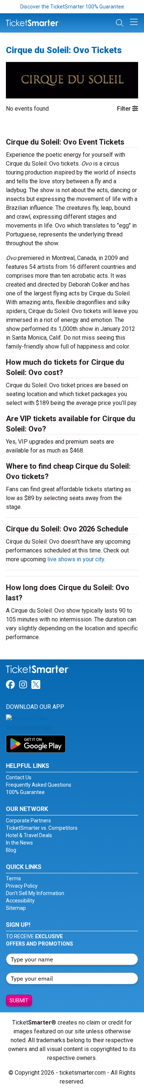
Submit (19, 1000)
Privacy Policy (22, 886)
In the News (19, 843)
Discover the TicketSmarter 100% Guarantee (72, 7)
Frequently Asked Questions (38, 785)
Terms (13, 878)
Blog (11, 850)
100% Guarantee (25, 792)
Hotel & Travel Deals (29, 835)
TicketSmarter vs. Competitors (42, 828)
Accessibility (20, 901)
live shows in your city (75, 559)
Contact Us (18, 777)
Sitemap (16, 908)
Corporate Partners (28, 821)
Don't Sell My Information (35, 893)
